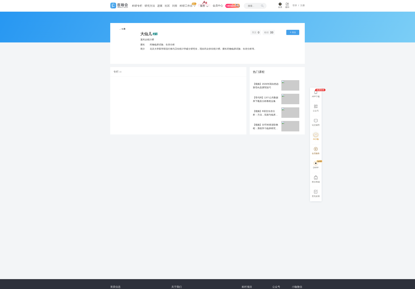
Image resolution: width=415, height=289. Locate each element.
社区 (167, 5)
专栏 (117, 71)
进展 (159, 5)
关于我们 (176, 286)
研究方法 (150, 5)
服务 (202, 5)
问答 (174, 5)
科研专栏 (137, 5)
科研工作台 (186, 5)
